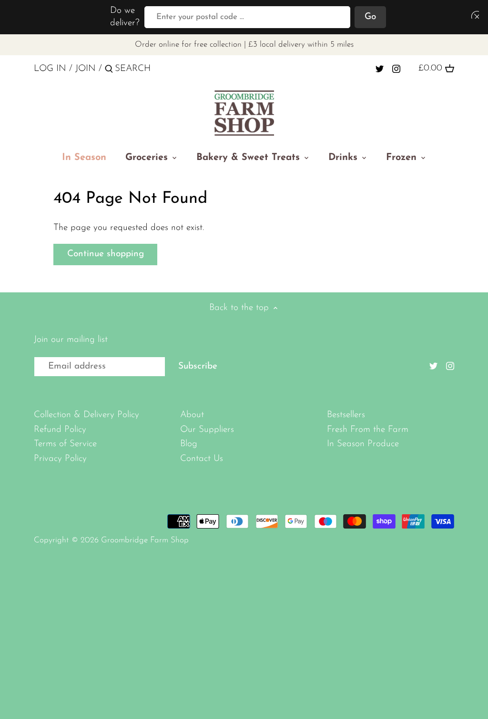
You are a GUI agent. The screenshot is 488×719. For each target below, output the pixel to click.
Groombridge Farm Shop (145, 540)
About (192, 414)
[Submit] (109, 70)
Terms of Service (65, 444)
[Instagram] (396, 69)
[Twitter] (380, 69)
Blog (188, 444)
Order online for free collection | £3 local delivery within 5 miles (244, 44)
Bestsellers (346, 414)
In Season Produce (363, 444)
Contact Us (201, 458)
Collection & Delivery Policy (86, 414)
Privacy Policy (60, 458)
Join (85, 68)
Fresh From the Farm (367, 429)
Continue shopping (105, 254)
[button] (473, 14)
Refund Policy (60, 429)
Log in (50, 68)
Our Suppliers (207, 429)
